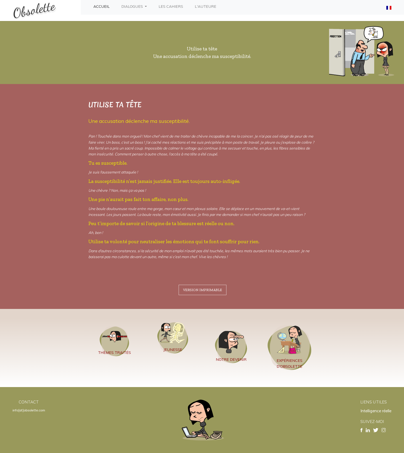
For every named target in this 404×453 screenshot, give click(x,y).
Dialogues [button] (132, 6)
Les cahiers (172, 6)
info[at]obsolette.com (29, 410)
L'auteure (206, 6)
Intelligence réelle (375, 410)
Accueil (102, 6)
